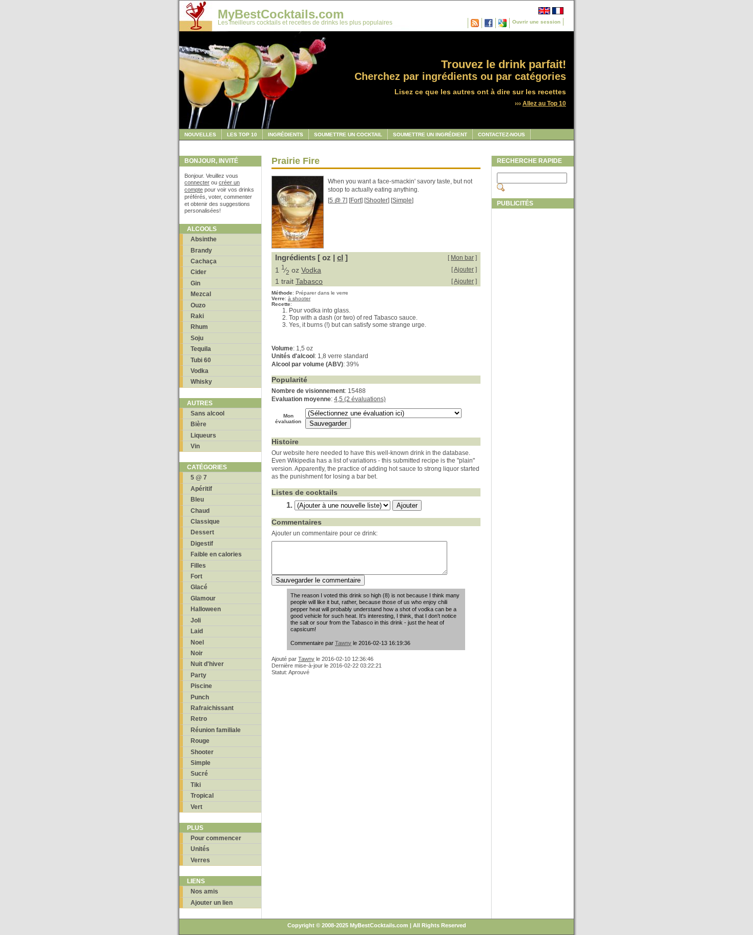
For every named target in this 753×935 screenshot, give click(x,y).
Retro (199, 718)
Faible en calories (216, 554)
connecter (197, 182)
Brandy (201, 250)
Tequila (201, 348)
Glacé (199, 587)
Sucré (199, 773)
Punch (200, 697)
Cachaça (204, 261)
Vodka (199, 371)
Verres (200, 860)
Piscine (201, 686)
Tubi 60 (201, 360)
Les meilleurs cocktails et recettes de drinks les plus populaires (305, 22)
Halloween (206, 609)
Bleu (197, 499)
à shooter (299, 298)
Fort (196, 576)
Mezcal (201, 294)
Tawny (343, 643)
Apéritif (201, 488)
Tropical (202, 795)
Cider (198, 272)
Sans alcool (207, 413)
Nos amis (204, 891)
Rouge (200, 740)
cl (340, 257)
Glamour (203, 598)
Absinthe (204, 239)
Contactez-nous (501, 134)
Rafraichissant (212, 708)
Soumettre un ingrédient (430, 134)
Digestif (202, 543)
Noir (197, 653)
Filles (198, 565)
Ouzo (198, 305)
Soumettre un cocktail (348, 134)
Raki (197, 316)
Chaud (200, 510)
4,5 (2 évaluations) (360, 399)
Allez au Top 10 (544, 103)
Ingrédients (285, 134)
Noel (197, 642)
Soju (197, 338)
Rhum (199, 326)
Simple (201, 762)
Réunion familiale (216, 730)
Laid (197, 631)
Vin (195, 446)
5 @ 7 (199, 477)
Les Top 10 (242, 134)
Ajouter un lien (212, 902)
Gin (195, 283)
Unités (200, 849)
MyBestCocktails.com (281, 14)
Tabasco (309, 281)
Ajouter (464, 269)
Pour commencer (216, 838)
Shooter (202, 752)
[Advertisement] (533, 367)
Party (198, 675)
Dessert (202, 532)
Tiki (196, 784)
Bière (198, 424)
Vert (196, 807)
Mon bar (462, 257)
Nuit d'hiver (207, 664)
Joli (196, 620)
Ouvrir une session (536, 22)
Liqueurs (203, 435)
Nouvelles (200, 134)
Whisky (201, 381)
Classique (205, 521)
